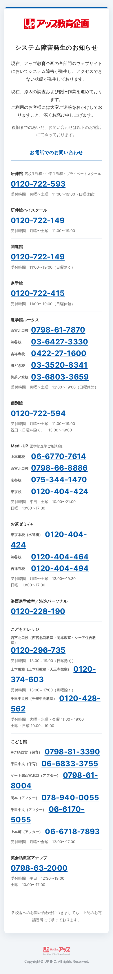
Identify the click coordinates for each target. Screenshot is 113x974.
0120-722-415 (38, 293)
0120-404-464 (60, 556)
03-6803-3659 (60, 376)
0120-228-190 (38, 611)
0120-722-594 (38, 413)
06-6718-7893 (72, 831)
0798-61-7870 (58, 329)
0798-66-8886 (59, 467)
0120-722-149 (38, 220)
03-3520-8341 (59, 364)
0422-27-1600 (58, 353)
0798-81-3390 (72, 751)
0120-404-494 (60, 568)
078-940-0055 (70, 797)
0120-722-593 (38, 183)
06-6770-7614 (58, 456)
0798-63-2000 (39, 867)
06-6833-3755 (69, 763)
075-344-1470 (59, 479)
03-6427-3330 (59, 341)
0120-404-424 (59, 491)
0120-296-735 (38, 650)
